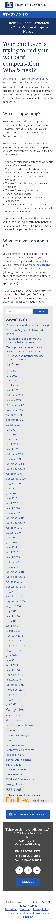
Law (8, 740)
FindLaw (28, 916)
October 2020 (14, 473)
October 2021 (14, 414)
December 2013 (15, 684)
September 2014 (16, 645)
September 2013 (16, 694)
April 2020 (12, 503)
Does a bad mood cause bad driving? (27, 325)
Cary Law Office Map (28, 844)
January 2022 (13, 400)
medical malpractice (18, 745)
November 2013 (15, 689)
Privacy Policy (41, 909)
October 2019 (14, 527)
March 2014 (13, 670)
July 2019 (11, 537)
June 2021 (11, 434)
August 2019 (13, 532)
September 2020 (16, 478)
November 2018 (15, 576)
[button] (51, 15)
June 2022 (11, 375)
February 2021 (14, 454)
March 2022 (13, 390)
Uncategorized (15, 774)
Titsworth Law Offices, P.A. (33, 78)
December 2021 (15, 405)
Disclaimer (11, 909)
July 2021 (11, 429)
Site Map (25, 909)
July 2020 (11, 488)
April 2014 (12, 665)
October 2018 (14, 581)
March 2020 (13, 508)
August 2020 (13, 483)
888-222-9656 (31, 856)
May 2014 (11, 660)
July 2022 (11, 370)
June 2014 (11, 655)
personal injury (15, 754)
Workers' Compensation (34, 82)
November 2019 (15, 522)
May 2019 (11, 547)
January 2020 (13, 513)
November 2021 (15, 410)
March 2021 (13, 449)
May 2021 (11, 439)
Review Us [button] (28, 881)
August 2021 (13, 424)
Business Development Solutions (26, 913)
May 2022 (11, 380)
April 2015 (12, 625)
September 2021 (16, 419)
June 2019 (11, 542)
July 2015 (11, 621)
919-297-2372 (16, 14)
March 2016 (13, 616)
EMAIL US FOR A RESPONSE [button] (28, 814)
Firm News (12, 730)
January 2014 (13, 679)
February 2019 (14, 562)
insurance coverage (17, 735)
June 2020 (11, 493)
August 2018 (13, 591)
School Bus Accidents (18, 759)
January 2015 (13, 640)
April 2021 (12, 444)
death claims (13, 720)
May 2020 (11, 498)
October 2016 (14, 596)
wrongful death (15, 784)
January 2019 (13, 567)
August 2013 (13, 699)
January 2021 (13, 459)
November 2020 (15, 468)
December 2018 (15, 571)
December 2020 (15, 464)
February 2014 (14, 675)
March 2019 (13, 557)
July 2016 (11, 611)
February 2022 (14, 395)
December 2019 (15, 518)
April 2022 (12, 385)
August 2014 (13, 650)
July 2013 (11, 704)
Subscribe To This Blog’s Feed (23, 795)
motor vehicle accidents (20, 749)
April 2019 (12, 552)
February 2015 (14, 635)
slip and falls (13, 764)
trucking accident (16, 769)
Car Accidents (14, 715)
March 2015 (13, 630)
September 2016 (16, 601)
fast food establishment (20, 725)
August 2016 (13, 606)
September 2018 (16, 586)
